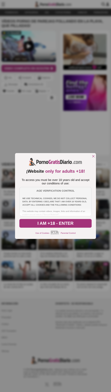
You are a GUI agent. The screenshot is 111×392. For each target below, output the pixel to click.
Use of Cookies (42, 233)
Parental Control (68, 233)
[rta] (55, 234)
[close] (93, 156)
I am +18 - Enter (55, 223)
